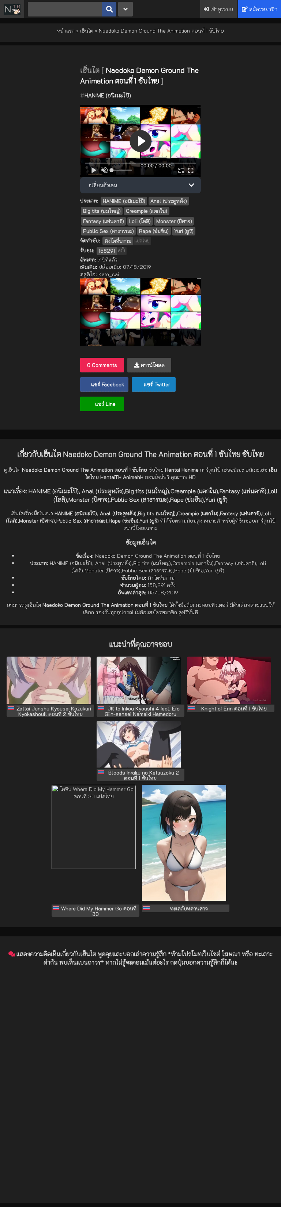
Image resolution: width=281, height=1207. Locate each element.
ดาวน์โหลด (152, 364)
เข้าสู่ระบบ (221, 8)
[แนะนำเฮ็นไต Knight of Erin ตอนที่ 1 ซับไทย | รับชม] (230, 681)
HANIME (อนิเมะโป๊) (108, 95)
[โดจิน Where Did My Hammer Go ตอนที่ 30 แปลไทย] (95, 845)
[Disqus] (140, 1064)
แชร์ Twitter (156, 384)
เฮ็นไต (86, 30)
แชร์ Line (105, 403)
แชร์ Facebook (107, 384)
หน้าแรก (66, 30)
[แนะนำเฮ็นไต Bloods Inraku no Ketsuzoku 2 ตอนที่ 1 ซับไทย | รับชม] (140, 745)
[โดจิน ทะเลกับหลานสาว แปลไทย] (185, 845)
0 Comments (102, 364)
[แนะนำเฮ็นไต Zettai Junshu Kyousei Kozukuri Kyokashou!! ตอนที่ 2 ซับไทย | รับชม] (50, 681)
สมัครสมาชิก (262, 8)
